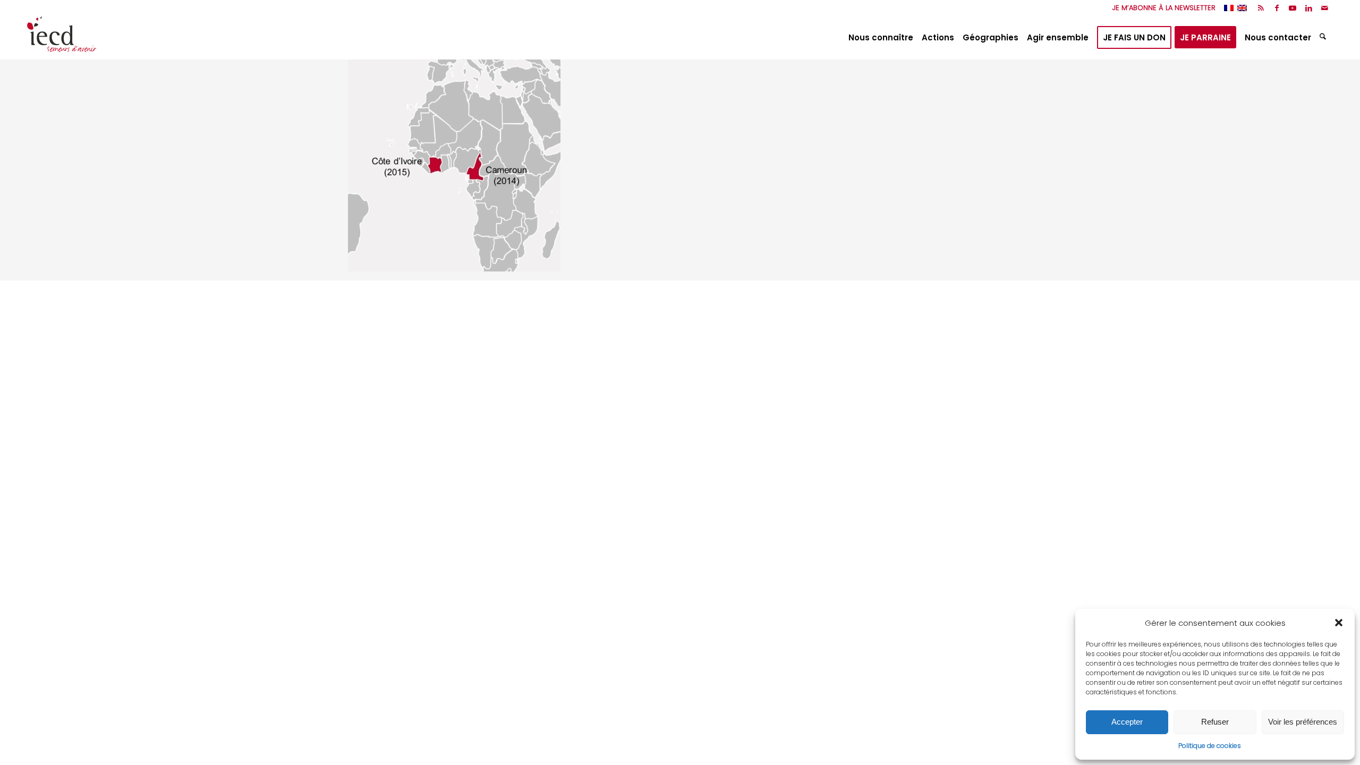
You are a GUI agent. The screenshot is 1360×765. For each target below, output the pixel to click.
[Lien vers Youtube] (1292, 8)
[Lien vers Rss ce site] (1261, 8)
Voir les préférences (1302, 721)
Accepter (1127, 721)
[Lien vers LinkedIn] (1308, 8)
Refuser (1215, 721)
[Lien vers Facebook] (1277, 8)
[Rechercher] (1324, 37)
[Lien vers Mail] (1325, 8)
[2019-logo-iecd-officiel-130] (61, 37)
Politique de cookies (1209, 745)
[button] (1338, 622)
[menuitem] (1161, 8)
